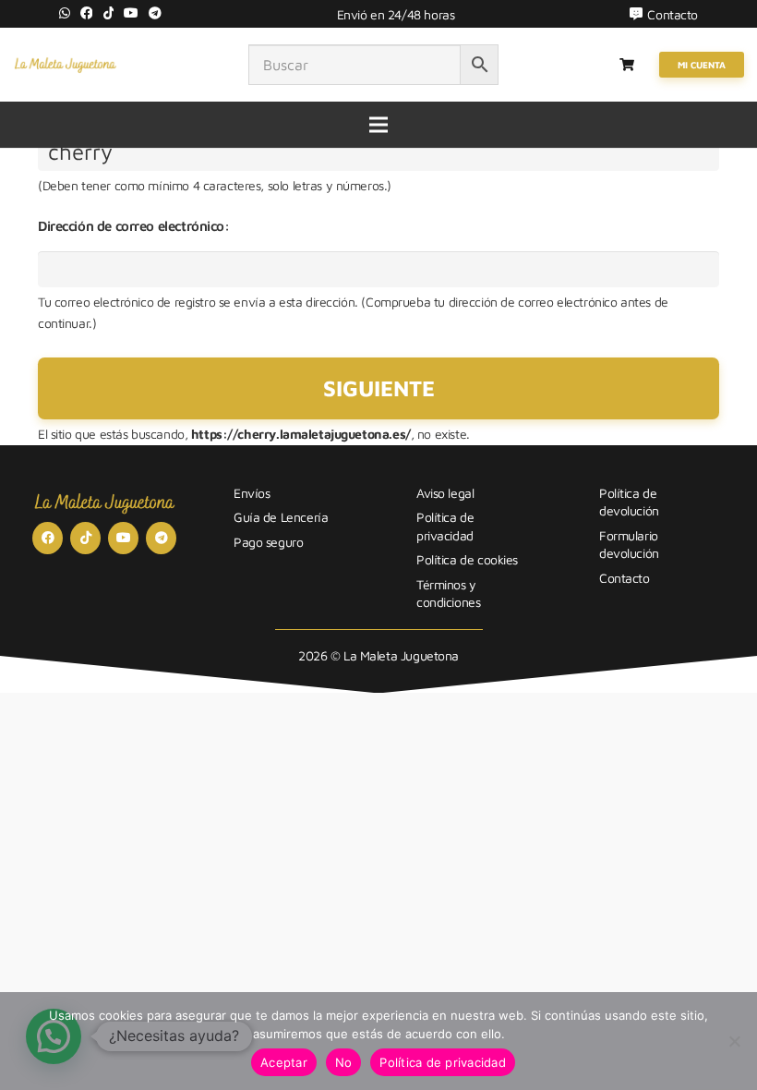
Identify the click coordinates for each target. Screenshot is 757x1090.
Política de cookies (467, 559)
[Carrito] (627, 65)
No (344, 1062)
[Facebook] (86, 12)
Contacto (624, 578)
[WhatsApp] (64, 12)
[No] (734, 1041)
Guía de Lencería (281, 517)
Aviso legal (445, 493)
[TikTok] (108, 12)
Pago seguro (268, 542)
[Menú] (378, 125)
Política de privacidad (442, 1062)
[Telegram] (155, 12)
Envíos (252, 493)
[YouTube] (131, 12)
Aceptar (283, 1062)
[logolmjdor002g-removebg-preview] (65, 65)
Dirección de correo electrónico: (134, 226)
